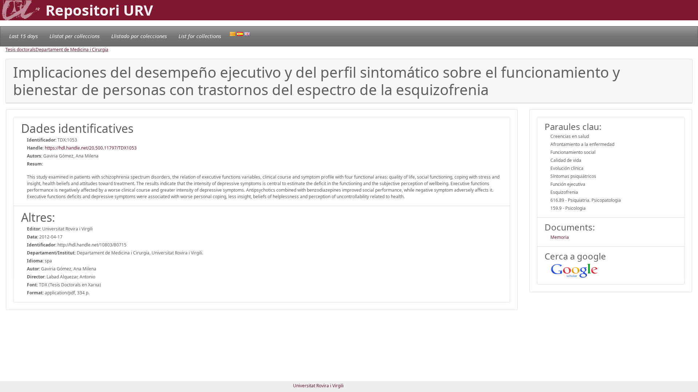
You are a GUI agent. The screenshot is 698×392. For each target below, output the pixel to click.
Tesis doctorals (20, 49)
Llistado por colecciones (139, 36)
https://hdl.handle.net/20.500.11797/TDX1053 (91, 148)
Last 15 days (23, 36)
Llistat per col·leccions (74, 36)
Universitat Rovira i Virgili (318, 386)
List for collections (199, 36)
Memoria (559, 237)
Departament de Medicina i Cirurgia (72, 49)
